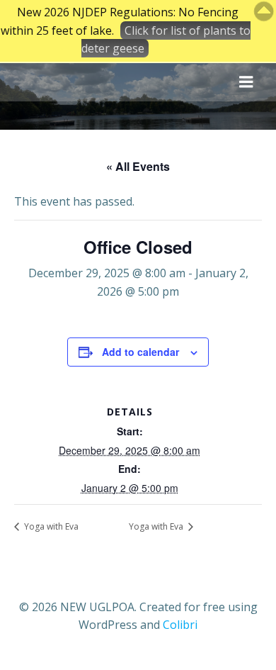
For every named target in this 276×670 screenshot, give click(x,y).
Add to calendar (140, 352)
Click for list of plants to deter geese (166, 40)
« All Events (138, 166)
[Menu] (246, 82)
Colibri (180, 624)
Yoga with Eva (50, 526)
